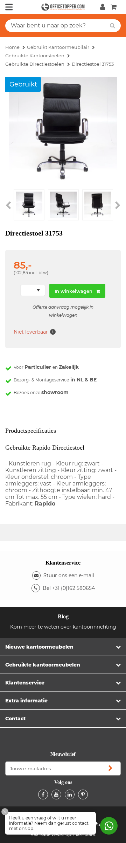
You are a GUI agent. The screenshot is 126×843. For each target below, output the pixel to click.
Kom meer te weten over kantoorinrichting (63, 627)
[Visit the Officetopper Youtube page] (56, 794)
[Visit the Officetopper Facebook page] (43, 794)
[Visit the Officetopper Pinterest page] (83, 794)
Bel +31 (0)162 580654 (69, 588)
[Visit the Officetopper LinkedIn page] (70, 794)
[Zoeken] (112, 25)
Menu (9, 7)
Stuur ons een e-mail (68, 575)
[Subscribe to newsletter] (110, 768)
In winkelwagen (73, 291)
